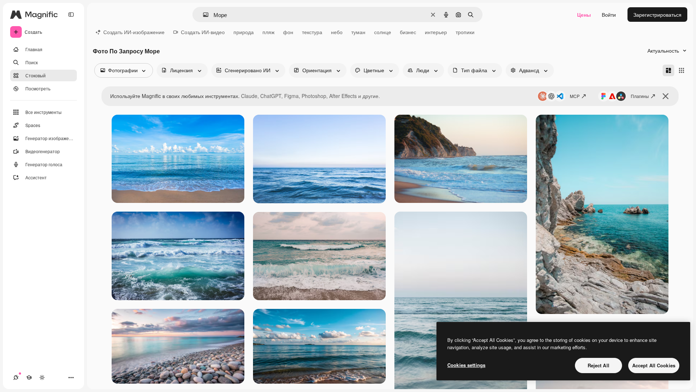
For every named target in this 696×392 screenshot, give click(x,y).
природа (243, 32)
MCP (575, 96)
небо (337, 32)
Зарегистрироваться (657, 14)
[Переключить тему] (42, 377)
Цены (584, 14)
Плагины (640, 96)
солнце (382, 32)
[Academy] (29, 377)
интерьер (436, 32)
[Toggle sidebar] (71, 14)
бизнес (408, 32)
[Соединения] (16, 377)
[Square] (681, 70)
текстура (312, 32)
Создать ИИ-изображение (134, 32)
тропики (465, 32)
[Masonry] (668, 70)
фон (288, 32)
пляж (268, 32)
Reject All (598, 365)
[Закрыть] (665, 96)
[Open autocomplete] (203, 14)
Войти (609, 14)
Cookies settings (466, 365)
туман (358, 32)
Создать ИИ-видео (203, 32)
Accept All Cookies (653, 365)
